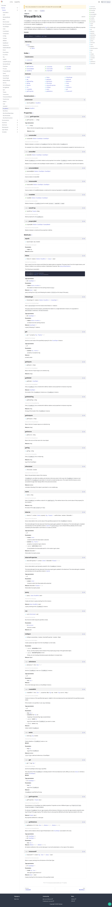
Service (4, 82)
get (27, 79)
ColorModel (6, 31)
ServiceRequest (6, 85)
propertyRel (49, 70)
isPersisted (49, 83)
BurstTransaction (7, 24)
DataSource (6, 45)
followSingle (69, 77)
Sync (4, 90)
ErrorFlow (5, 54)
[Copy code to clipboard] (84, 36)
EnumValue (5, 52)
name (67, 83)
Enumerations (5, 120)
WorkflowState (6, 115)
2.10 (60, 7)
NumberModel (6, 64)
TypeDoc (65, 882)
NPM (72, 901)
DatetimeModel (6, 47)
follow (47, 77)
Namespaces (5, 127)
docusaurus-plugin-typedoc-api (54, 882)
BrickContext (6, 22)
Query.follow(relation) (65, 266)
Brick (4, 19)
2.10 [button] (11, 2)
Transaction (6, 94)
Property (34, 211)
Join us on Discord (47, 899)
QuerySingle (6, 78)
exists (47, 89)
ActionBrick (5, 12)
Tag (46, 27)
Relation (35, 138)
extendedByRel (30, 68)
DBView (5, 40)
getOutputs (49, 81)
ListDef (4, 59)
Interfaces (4, 125)
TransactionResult (7, 97)
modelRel (68, 68)
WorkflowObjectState (8, 113)
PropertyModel (6, 71)
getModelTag (30, 81)
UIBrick (4, 101)
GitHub (73, 899)
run (27, 87)
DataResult (5, 43)
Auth (4, 15)
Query (4, 73)
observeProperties (51, 85)
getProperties (30, 66)
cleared (48, 525)
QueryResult (6, 75)
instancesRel (49, 68)
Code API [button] (16, 2)
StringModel (6, 87)
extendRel (68, 66)
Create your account (48, 901)
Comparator (6, 33)
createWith (29, 89)
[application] (109, 904)
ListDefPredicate (7, 61)
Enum (4, 50)
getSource (68, 81)
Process (5, 68)
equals (28, 77)
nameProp (29, 70)
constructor (29, 60)
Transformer (6, 99)
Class (37, 665)
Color (4, 29)
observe (29, 85)
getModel (68, 79)
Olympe (3, 8)
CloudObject (6, 26)
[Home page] (25, 11)
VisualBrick (5, 108)
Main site (16, 899)
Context (5, 38)
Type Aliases (5, 129)
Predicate (5, 66)
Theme (4, 92)
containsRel (49, 66)
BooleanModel (6, 17)
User (4, 104)
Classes (4, 10)
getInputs (48, 79)
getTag (28, 83)
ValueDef (5, 106)
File (3, 57)
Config (4, 36)
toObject (48, 87)
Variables (4, 132)
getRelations (49, 91)
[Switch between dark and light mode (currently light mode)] (99, 2)
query (67, 85)
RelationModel (6, 80)
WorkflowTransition (8, 118)
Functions (4, 122)
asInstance (68, 87)
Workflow (5, 111)
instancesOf (69, 91)
